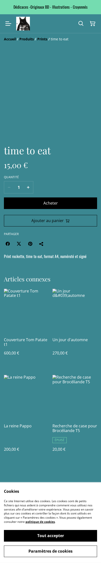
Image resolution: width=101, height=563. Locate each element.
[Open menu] (8, 23)
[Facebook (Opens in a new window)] (7, 243)
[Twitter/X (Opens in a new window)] (19, 243)
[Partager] (41, 243)
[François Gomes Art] (23, 24)
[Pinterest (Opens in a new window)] (30, 243)
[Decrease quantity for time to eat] (9, 187)
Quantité (11, 177)
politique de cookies (40, 522)
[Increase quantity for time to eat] (28, 187)
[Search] (81, 23)
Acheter (50, 203)
